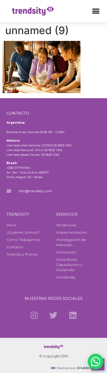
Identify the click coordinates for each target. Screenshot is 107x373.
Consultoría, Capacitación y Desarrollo (69, 264)
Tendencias (66, 225)
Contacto (14, 247)
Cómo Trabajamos (23, 239)
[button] (96, 11)
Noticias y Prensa (22, 254)
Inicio (11, 225)
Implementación (71, 232)
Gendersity (65, 277)
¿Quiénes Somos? (23, 232)
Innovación (66, 252)
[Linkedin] (72, 315)
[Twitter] (53, 315)
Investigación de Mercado (71, 242)
